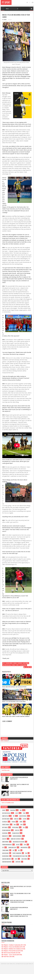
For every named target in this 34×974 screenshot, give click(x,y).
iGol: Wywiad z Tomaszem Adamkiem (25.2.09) (13, 947)
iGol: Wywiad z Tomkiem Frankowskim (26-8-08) (13, 945)
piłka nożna (12, 810)
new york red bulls (7, 665)
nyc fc (17, 813)
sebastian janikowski (6, 859)
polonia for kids (15, 833)
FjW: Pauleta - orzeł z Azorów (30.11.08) (11, 954)
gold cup (4, 839)
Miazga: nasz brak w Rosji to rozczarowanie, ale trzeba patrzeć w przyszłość (21, 901)
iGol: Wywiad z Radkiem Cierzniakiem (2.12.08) (13, 949)
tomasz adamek (5, 850)
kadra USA (16, 819)
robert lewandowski (17, 853)
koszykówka (4, 833)
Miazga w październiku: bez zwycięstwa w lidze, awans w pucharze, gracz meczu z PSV (21, 915)
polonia (13, 821)
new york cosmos (5, 819)
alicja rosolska (5, 853)
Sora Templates (11, 963)
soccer (13, 665)
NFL (13, 850)
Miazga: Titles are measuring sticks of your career (14, 701)
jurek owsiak (24, 859)
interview (20, 663)
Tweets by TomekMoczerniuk (7, 802)
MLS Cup (17, 844)
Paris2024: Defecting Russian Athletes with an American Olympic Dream (21, 792)
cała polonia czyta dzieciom (18, 841)
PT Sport (6, 2)
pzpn (25, 844)
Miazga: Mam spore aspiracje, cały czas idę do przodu (14, 687)
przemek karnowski (6, 830)
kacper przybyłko (22, 816)
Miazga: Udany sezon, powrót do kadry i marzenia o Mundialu (16, 716)
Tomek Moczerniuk (5, 770)
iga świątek (4, 821)
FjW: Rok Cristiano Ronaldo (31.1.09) (10, 952)
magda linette (5, 836)
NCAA (15, 824)
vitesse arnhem (23, 665)
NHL (19, 850)
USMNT (21, 821)
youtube (32, 2)
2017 (4, 663)
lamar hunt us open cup (16, 839)
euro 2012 (17, 830)
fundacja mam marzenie (7, 844)
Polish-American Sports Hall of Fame (20, 856)
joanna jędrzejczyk (12, 847)
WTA (24, 827)
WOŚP (16, 859)
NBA (26, 853)
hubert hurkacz (5, 824)
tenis (24, 813)
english (15, 663)
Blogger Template (28, 963)
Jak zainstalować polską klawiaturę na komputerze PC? (19, 778)
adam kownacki (5, 841)
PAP (13, 816)
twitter (27, 2)
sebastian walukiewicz (6, 861)
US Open (24, 819)
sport (17, 665)
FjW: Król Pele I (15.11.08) (7, 956)
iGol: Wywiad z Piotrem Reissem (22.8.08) (12, 951)
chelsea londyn (9, 663)
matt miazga (25, 663)
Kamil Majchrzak (24, 847)
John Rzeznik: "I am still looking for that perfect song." (19, 785)
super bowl (18, 861)
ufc (3, 847)
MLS (20, 810)
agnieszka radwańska (17, 836)
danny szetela (5, 816)
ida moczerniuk (5, 856)
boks (21, 824)
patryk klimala (15, 827)
